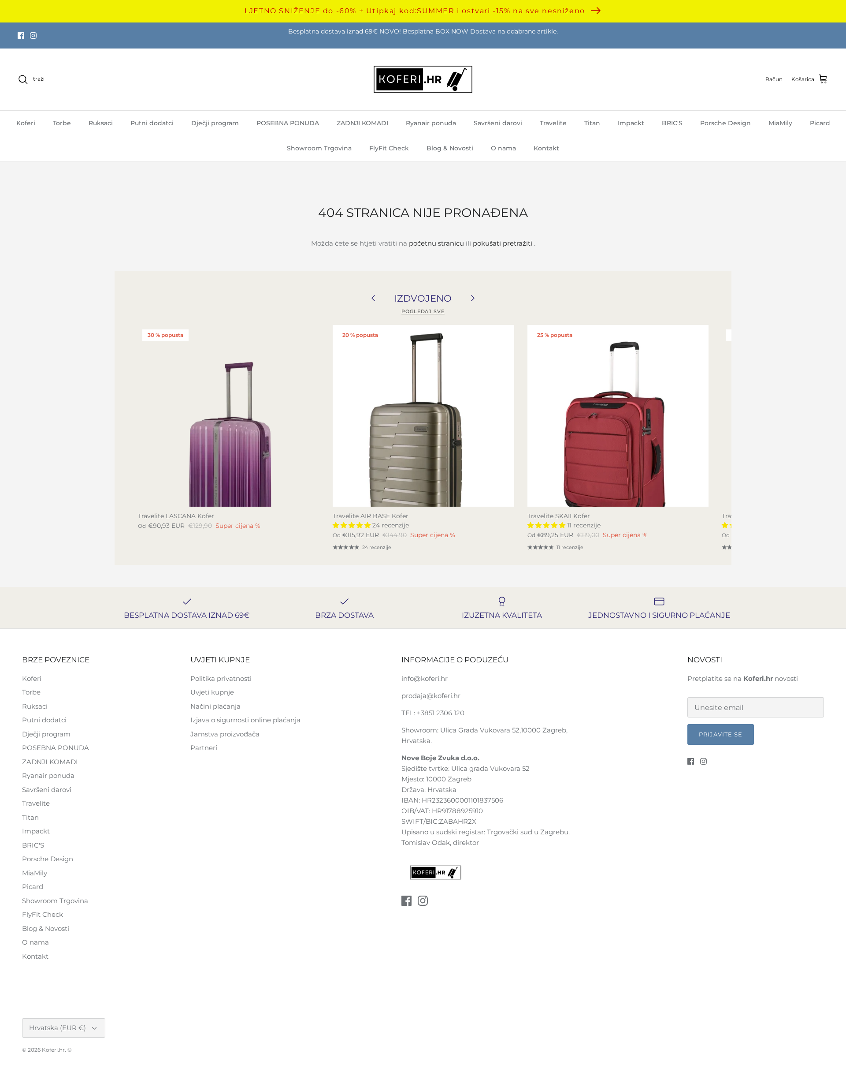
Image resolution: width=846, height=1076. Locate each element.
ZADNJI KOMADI (362, 123)
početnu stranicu (436, 243)
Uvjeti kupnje (212, 692)
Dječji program (215, 123)
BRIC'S (672, 123)
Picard (820, 123)
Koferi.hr (53, 1049)
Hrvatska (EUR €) (57, 1028)
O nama (503, 148)
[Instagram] (33, 35)
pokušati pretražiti (502, 243)
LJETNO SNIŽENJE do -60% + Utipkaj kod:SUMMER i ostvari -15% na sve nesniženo (415, 11)
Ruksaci (101, 123)
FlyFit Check (389, 148)
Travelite (553, 123)
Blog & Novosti (450, 148)
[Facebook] (21, 35)
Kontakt (546, 148)
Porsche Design (725, 123)
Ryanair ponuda (431, 123)
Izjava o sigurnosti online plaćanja (245, 720)
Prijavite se (720, 734)
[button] (352, 525)
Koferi (25, 123)
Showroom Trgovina (319, 148)
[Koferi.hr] (423, 79)
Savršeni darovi (498, 123)
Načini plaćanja (215, 706)
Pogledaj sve (423, 311)
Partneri (203, 747)
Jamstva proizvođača (225, 734)
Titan (592, 123)
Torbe (62, 123)
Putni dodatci (152, 123)
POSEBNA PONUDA (287, 123)
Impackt (631, 123)
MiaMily (780, 123)
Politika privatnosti (221, 678)
